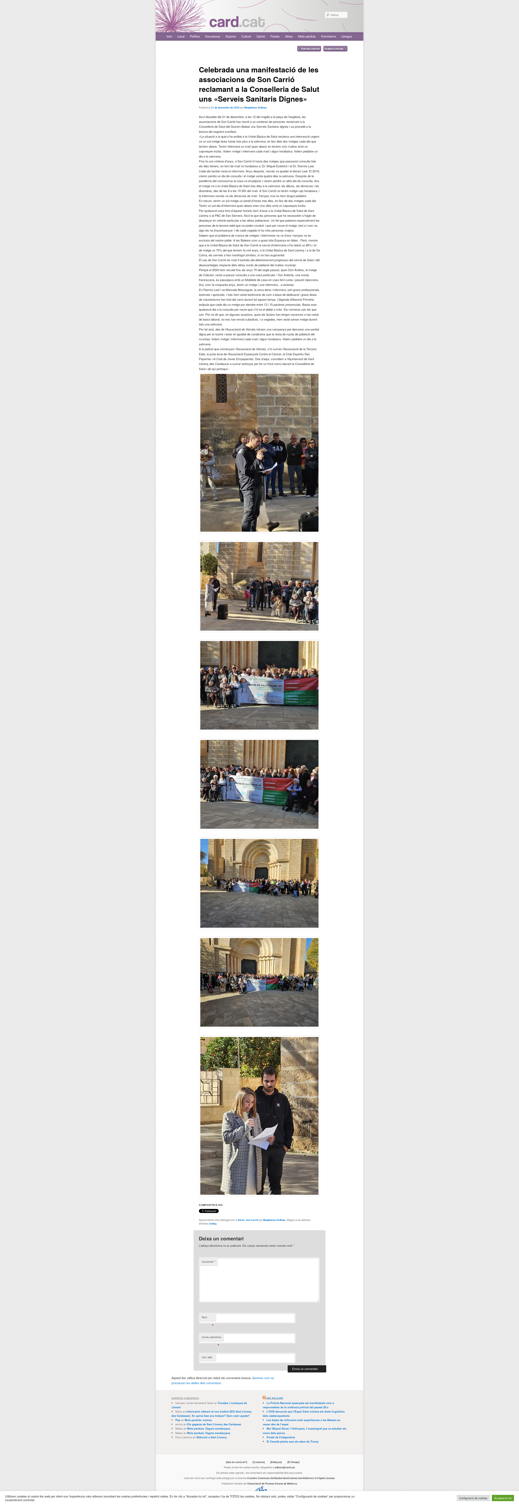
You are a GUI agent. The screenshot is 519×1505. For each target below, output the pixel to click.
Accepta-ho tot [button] (502, 1498)
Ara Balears (274, 1398)
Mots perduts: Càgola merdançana (208, 1428)
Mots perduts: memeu (198, 1420)
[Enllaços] (276, 1462)
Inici (169, 36)
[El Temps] (293, 1462)
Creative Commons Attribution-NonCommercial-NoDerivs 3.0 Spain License (291, 1478)
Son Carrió (252, 1220)
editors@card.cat (285, 1467)
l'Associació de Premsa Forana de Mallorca (272, 1483)
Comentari (209, 1261)
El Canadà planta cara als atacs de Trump (292, 1441)
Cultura (246, 36)
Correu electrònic (212, 1338)
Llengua (346, 36)
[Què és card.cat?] (236, 1462)
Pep (177, 1420)
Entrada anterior (309, 48)
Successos (212, 36)
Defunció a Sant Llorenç (211, 1437)
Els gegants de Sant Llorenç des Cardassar (214, 1424)
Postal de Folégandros (281, 1437)
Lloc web (207, 1357)
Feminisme (328, 36)
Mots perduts (307, 36)
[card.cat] (237, 24)
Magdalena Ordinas (255, 107)
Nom (208, 1318)
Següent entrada (335, 48)
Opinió (260, 36)
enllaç (213, 1223)
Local (180, 36)
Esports (231, 36)
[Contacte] (259, 1462)
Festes (275, 36)
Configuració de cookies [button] (473, 1498)
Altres (289, 36)
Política (195, 36)
